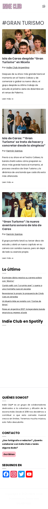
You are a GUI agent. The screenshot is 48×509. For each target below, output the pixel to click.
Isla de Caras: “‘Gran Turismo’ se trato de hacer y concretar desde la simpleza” (23, 142)
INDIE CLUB (36, 494)
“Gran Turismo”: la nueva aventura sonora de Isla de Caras (21, 225)
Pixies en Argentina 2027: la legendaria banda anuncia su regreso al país (23, 311)
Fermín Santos (14, 150)
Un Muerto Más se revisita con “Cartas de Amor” (21, 303)
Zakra (29, 499)
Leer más (6, 98)
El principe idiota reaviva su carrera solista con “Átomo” (22, 279)
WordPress (24, 503)
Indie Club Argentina (17, 67)
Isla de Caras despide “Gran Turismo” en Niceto (22, 60)
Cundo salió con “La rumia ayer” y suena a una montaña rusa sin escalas (22, 287)
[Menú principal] (44, 6)
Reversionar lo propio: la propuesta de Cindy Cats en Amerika (23, 295)
